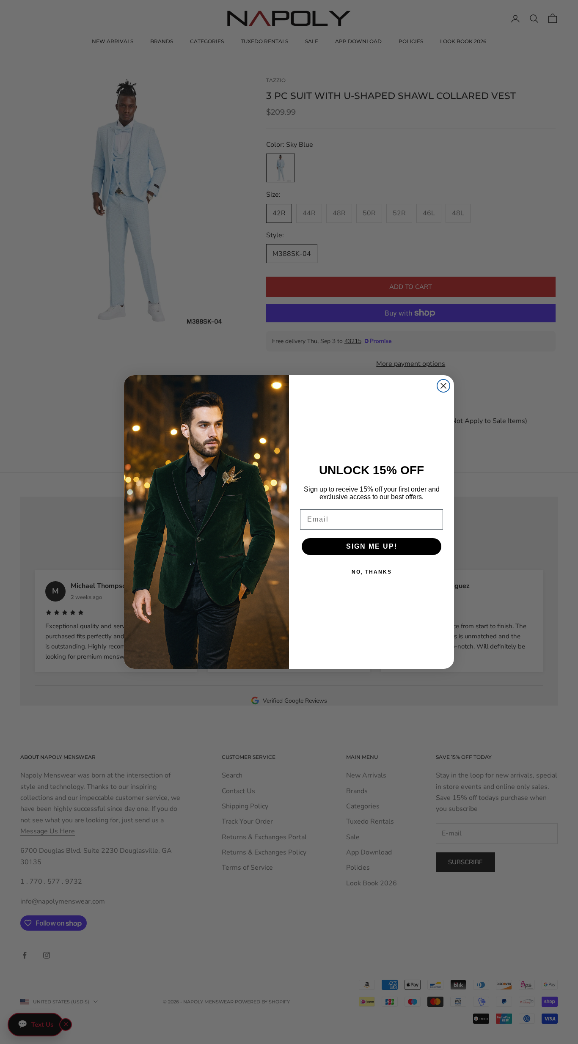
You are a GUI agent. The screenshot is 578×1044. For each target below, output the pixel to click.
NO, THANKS (372, 572)
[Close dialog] (443, 385)
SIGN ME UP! (371, 546)
